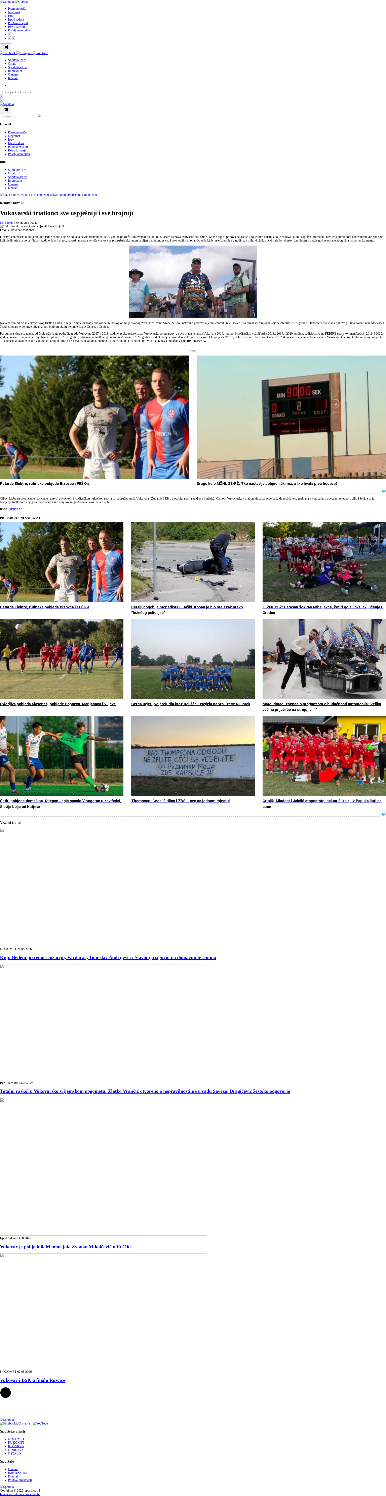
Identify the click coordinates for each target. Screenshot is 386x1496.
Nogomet (14, 12)
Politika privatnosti (20, 1480)
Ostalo (12, 63)
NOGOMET (16, 1439)
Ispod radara (16, 19)
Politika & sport (18, 23)
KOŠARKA (16, 1446)
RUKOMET (16, 1442)
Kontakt (13, 78)
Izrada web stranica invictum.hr (20, 1494)
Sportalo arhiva (17, 67)
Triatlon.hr (15, 509)
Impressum (15, 71)
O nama (13, 74)
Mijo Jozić (6, 222)
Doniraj (13, 1476)
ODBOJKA (16, 1449)
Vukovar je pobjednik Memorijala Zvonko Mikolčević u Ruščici (66, 1246)
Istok (11, 16)
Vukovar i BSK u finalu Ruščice (32, 1380)
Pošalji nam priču (19, 30)
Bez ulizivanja (17, 26)
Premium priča (17, 8)
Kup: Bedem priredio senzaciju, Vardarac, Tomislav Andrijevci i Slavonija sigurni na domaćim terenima (108, 957)
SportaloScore (17, 60)
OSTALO (14, 1453)
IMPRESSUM (17, 1472)
